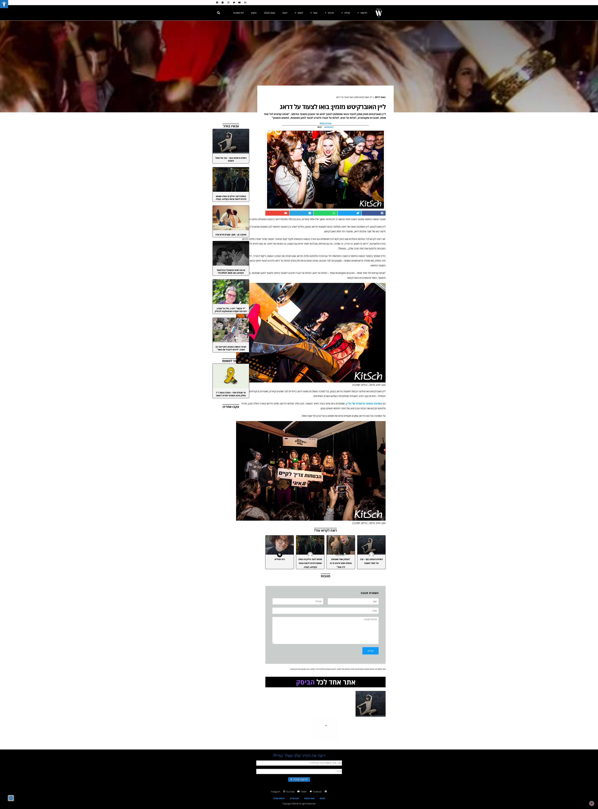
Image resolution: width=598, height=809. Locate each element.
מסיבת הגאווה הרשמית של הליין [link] (363, 403)
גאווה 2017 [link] (380, 97)
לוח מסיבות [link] (238, 12)
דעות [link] (284, 12)
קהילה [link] (347, 12)
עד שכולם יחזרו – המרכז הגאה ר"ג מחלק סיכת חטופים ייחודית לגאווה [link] (231, 394)
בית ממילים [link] (280, 559)
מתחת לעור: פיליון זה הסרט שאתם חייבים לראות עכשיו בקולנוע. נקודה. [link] (310, 563)
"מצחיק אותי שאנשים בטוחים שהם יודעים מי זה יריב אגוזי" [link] (341, 563)
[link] (4, 4)
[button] (218, 13)
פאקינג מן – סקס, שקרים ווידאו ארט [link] (230, 234)
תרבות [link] (331, 12)
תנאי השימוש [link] (349, 669)
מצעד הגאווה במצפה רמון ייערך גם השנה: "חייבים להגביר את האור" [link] (231, 348)
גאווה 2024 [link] (269, 12)
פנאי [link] (315, 12)
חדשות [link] (364, 12)
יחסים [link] (300, 12)
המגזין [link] (253, 12)
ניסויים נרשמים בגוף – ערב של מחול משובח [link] (230, 159)
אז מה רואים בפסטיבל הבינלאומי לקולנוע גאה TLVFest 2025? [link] (231, 271)
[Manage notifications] (591, 803)
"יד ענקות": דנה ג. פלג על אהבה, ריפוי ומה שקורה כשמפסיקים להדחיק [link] (231, 310)
